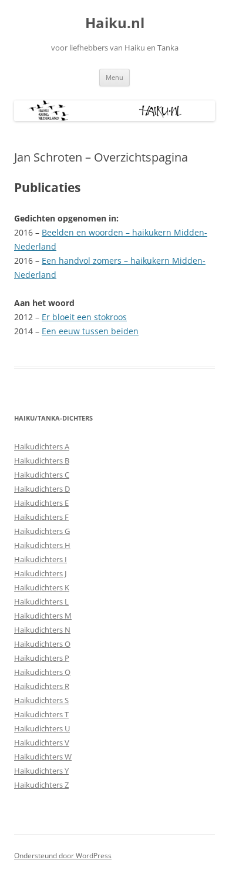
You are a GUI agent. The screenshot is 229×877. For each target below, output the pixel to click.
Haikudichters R (41, 686)
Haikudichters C (41, 474)
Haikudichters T (41, 714)
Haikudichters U (42, 728)
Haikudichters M (43, 615)
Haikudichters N (42, 629)
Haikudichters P (41, 658)
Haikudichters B (41, 460)
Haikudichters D (42, 488)
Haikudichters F (41, 517)
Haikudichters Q (42, 672)
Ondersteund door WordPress (63, 856)
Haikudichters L (41, 601)
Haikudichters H (42, 545)
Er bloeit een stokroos (84, 316)
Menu (114, 77)
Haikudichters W (43, 756)
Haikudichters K (41, 587)
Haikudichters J (40, 573)
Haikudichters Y (41, 770)
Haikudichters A (41, 446)
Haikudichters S (41, 700)
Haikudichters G (42, 531)
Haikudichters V (41, 742)
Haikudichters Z (41, 784)
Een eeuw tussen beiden (90, 331)
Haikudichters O (42, 644)
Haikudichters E (41, 503)
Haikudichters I (40, 559)
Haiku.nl (114, 23)
